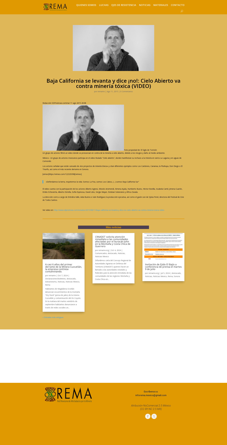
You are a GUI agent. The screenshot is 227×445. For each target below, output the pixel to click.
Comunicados (101, 253)
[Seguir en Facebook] (147, 416)
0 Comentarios (126, 91)
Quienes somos (86, 5)
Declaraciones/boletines (55, 278)
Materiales (160, 5)
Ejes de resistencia (123, 5)
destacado (71, 278)
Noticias (144, 5)
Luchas (104, 5)
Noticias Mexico (72, 281)
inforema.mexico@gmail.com (150, 395)
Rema (47, 285)
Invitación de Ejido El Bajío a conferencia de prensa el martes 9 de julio (163, 267)
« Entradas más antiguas (53, 317)
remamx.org (104, 250)
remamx (101, 91)
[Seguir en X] (154, 416)
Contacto (177, 5)
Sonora (177, 276)
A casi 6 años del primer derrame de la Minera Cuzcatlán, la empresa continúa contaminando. (63, 268)
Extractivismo (51, 281)
